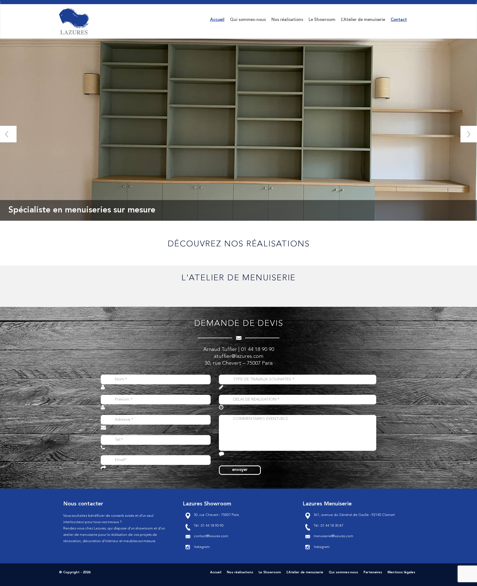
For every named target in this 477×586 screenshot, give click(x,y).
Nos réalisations (287, 20)
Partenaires (373, 572)
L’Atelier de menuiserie (363, 20)
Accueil (217, 20)
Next (468, 134)
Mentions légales (401, 572)
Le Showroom (322, 20)
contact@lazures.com (211, 536)
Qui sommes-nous (248, 20)
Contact (399, 20)
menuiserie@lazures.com (333, 536)
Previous (8, 134)
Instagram (202, 547)
